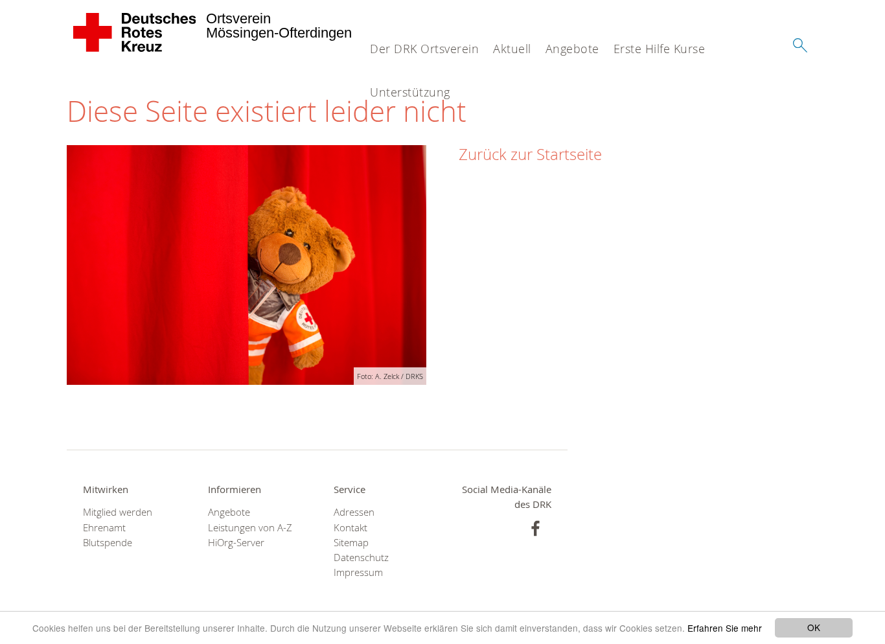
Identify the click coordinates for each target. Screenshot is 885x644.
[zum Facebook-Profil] (535, 528)
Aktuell (512, 48)
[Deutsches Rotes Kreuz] (135, 32)
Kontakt (350, 528)
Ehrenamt (104, 528)
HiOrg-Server (236, 542)
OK (813, 627)
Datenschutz (361, 557)
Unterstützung (410, 92)
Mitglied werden (117, 512)
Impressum (358, 572)
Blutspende (107, 542)
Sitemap (351, 542)
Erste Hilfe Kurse (660, 48)
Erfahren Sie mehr (724, 627)
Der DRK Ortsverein (424, 48)
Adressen (354, 512)
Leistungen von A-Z (250, 528)
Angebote (572, 48)
